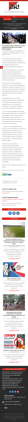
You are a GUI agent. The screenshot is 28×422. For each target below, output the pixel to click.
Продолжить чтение (14, 258)
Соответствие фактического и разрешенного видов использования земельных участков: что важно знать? (14, 241)
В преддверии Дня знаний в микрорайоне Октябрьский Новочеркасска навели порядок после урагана (14, 315)
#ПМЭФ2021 (5, 53)
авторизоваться (6, 193)
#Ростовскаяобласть (14, 53)
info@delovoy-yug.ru (16, 404)
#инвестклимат (20, 52)
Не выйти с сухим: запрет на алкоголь (14, 350)
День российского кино (14, 278)
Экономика (5, 52)
